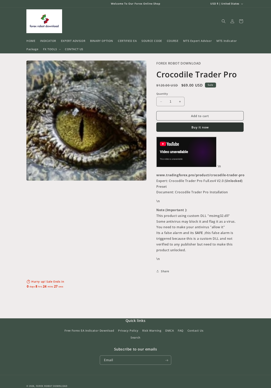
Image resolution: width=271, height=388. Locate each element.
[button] (51, 49)
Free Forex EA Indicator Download (89, 330)
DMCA (169, 330)
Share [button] (165, 271)
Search (135, 337)
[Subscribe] (166, 360)
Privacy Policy (128, 330)
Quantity (162, 93)
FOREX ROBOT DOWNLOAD (51, 385)
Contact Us (195, 330)
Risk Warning (151, 330)
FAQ (181, 330)
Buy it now (200, 127)
